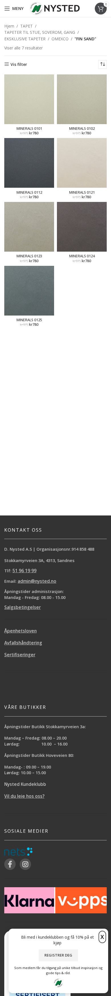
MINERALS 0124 (82, 256)
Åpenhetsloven (20, 631)
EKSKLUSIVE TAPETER (25, 38)
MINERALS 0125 (29, 320)
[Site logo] (54, 8)
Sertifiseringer (19, 655)
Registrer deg (58, 955)
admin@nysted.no (37, 581)
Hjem (9, 26)
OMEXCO (60, 38)
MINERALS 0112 (29, 192)
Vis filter (19, 64)
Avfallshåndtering (23, 643)
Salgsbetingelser (22, 607)
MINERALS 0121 (82, 192)
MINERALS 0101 (29, 128)
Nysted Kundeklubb (25, 784)
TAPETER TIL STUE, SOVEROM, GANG (39, 32)
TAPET (26, 26)
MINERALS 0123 (29, 256)
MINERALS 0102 (82, 128)
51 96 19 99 (24, 571)
